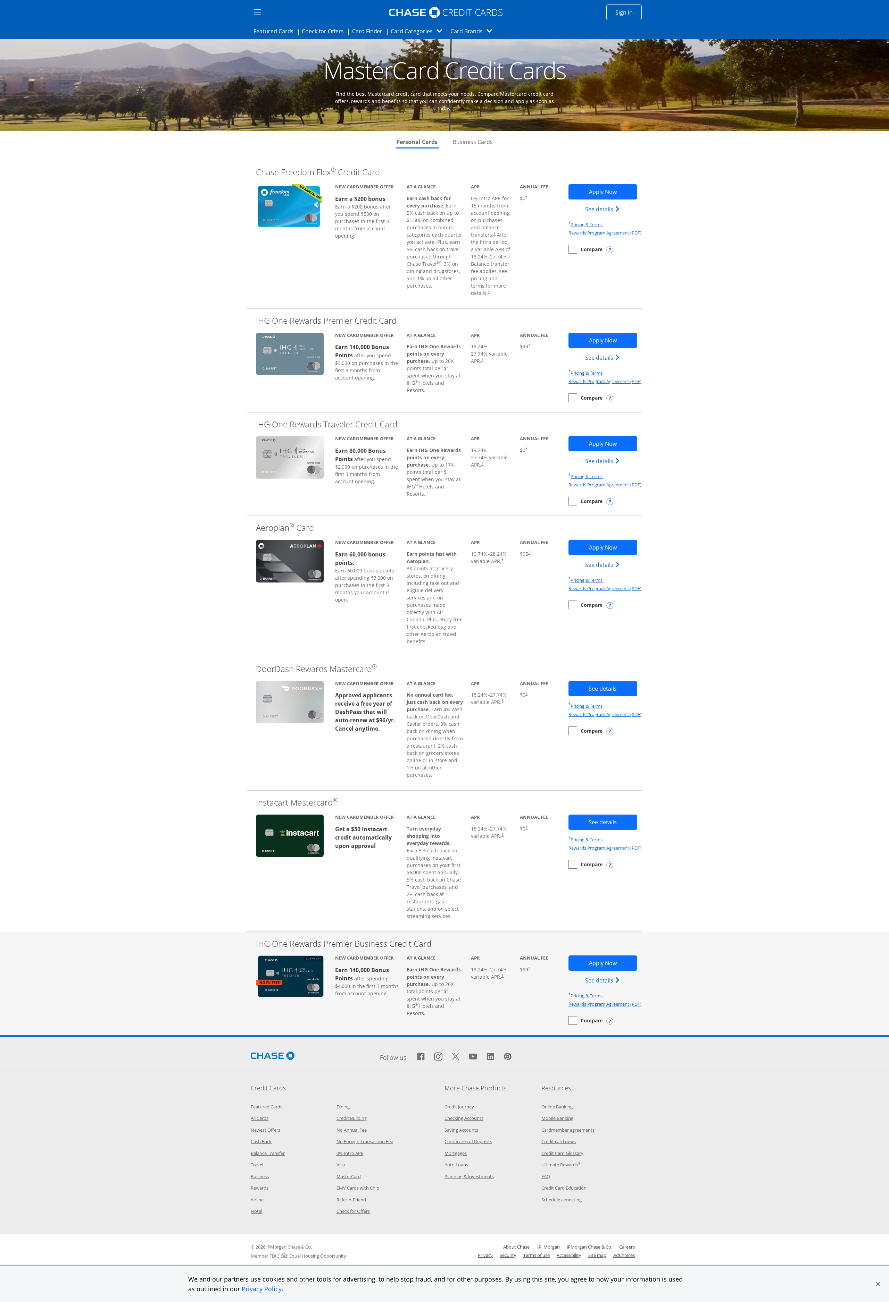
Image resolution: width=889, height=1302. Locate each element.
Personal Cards (417, 142)
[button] (878, 1284)
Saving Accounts (461, 1130)
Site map (597, 1255)
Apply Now (613, 192)
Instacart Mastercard (297, 802)
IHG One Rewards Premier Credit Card (326, 320)
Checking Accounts (463, 1118)
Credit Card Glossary (562, 1153)
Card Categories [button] (418, 31)
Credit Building (352, 1118)
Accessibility (569, 1255)
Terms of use (536, 1255)
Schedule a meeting (561, 1200)
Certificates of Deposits (468, 1141)
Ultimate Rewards (560, 1164)
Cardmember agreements (568, 1130)
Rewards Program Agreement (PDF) (604, 233)
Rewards (259, 1188)
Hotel (256, 1211)
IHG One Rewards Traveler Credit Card (326, 424)
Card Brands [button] (473, 31)
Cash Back (261, 1141)
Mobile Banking (557, 1118)
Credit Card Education (564, 1188)
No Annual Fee (352, 1130)
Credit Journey (459, 1107)
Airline (257, 1200)
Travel (257, 1164)
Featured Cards (276, 31)
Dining (343, 1107)
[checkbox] (585, 249)
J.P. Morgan (548, 1247)
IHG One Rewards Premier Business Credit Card (343, 943)
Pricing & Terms (587, 224)
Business (260, 1176)
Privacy (485, 1255)
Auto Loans (456, 1164)
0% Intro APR (350, 1153)
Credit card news (558, 1141)
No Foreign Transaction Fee (365, 1141)
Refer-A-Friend (351, 1200)
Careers (627, 1247)
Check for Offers (325, 31)
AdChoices (624, 1255)
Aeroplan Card (285, 527)
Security (508, 1255)
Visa (341, 1164)
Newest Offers (265, 1130)
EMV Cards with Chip (358, 1188)
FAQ (545, 1176)
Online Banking (557, 1107)
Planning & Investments (469, 1176)
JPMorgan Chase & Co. (589, 1247)
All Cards (259, 1118)
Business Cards (473, 142)
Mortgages (455, 1153)
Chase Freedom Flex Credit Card (318, 172)
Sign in (628, 12)
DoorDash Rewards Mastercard (316, 668)
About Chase (516, 1247)
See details (603, 209)
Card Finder (369, 31)
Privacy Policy (262, 1289)
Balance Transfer (268, 1153)
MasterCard (349, 1176)
